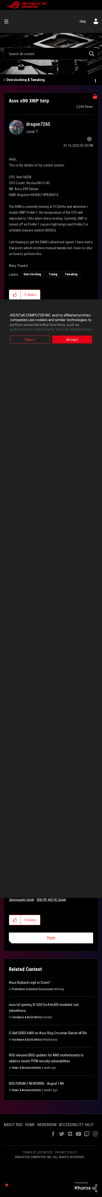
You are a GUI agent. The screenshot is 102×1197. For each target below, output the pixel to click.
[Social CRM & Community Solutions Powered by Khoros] (86, 1187)
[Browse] (8, 21)
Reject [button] (30, 339)
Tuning (53, 274)
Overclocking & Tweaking (25, 80)
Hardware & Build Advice (27, 1017)
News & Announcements (26, 1067)
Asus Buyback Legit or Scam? (29, 982)
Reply (51, 937)
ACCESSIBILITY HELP (76, 1124)
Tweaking (71, 274)
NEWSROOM (46, 1124)
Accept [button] (72, 339)
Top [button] (7, 1185)
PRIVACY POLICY (66, 1152)
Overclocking (32, 274)
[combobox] (51, 54)
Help (83, 21)
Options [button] (95, 80)
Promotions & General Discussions (33, 989)
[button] (15, 295)
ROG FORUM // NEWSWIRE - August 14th (36, 1083)
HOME (30, 1124)
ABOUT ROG (13, 1124)
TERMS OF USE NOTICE (38, 1152)
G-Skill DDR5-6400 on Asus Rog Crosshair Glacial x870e (48, 1033)
